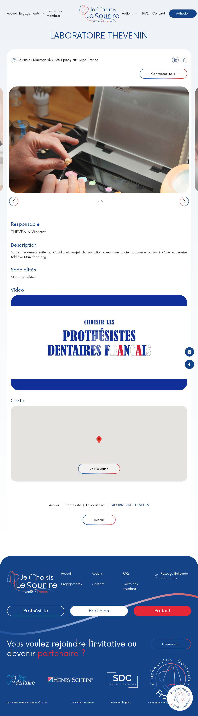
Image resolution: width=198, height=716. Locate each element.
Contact (158, 13)
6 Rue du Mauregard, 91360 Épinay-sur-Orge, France (58, 60)
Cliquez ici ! (170, 644)
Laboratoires (96, 505)
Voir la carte (99, 469)
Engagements (29, 13)
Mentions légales (121, 702)
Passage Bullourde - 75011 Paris (175, 576)
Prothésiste (72, 505)
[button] (99, 440)
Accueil (12, 13)
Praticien (99, 611)
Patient (162, 611)
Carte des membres (54, 13)
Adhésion (182, 13)
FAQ (145, 13)
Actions (127, 13)
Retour (99, 520)
